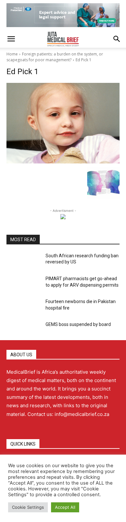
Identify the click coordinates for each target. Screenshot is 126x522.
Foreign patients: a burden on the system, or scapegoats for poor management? (54, 57)
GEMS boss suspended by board (78, 324)
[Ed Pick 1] (63, 123)
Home (12, 54)
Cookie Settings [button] (28, 507)
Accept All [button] (65, 507)
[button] (11, 39)
